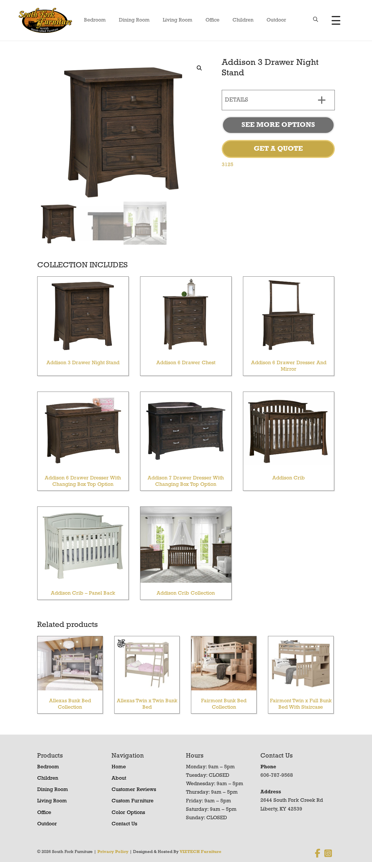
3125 (227, 165)
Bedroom (95, 20)
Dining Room (134, 20)
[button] (199, 68)
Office (212, 20)
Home (119, 767)
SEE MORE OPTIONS (278, 125)
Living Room (177, 20)
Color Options (128, 812)
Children (243, 20)
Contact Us (124, 824)
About (119, 778)
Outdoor (276, 20)
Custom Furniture (132, 801)
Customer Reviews (134, 789)
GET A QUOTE (278, 148)
